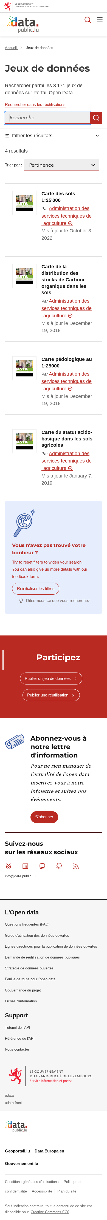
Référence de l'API (20, 1038)
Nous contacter (17, 1049)
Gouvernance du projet (23, 990)
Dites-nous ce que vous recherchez (58, 600)
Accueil (11, 48)
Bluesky (8, 866)
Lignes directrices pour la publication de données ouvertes (51, 946)
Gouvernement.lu (21, 1163)
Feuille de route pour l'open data (30, 979)
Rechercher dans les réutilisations (35, 104)
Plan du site (66, 1191)
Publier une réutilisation (47, 695)
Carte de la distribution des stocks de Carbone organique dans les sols (63, 279)
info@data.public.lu (20, 876)
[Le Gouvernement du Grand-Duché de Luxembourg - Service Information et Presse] (51, 1076)
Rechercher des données (88, 20)
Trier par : (13, 165)
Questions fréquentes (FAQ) (27, 924)
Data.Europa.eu (49, 1151)
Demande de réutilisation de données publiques (42, 957)
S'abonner (44, 816)
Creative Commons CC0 (50, 1212)
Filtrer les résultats (32, 135)
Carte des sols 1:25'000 (58, 197)
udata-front (13, 1103)
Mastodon (42, 866)
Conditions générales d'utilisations (32, 1182)
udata (9, 1095)
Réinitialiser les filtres (36, 588)
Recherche (96, 118)
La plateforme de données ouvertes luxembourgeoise (67, 25)
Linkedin (25, 866)
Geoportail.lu (17, 1151)
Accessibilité (42, 1191)
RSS (76, 866)
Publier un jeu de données (48, 678)
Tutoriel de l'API (17, 1028)
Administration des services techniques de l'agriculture (66, 216)
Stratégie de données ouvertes (29, 968)
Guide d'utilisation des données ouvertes (37, 935)
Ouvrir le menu (100, 20)
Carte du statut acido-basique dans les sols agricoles (66, 439)
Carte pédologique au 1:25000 (66, 363)
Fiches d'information (21, 1001)
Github (59, 866)
